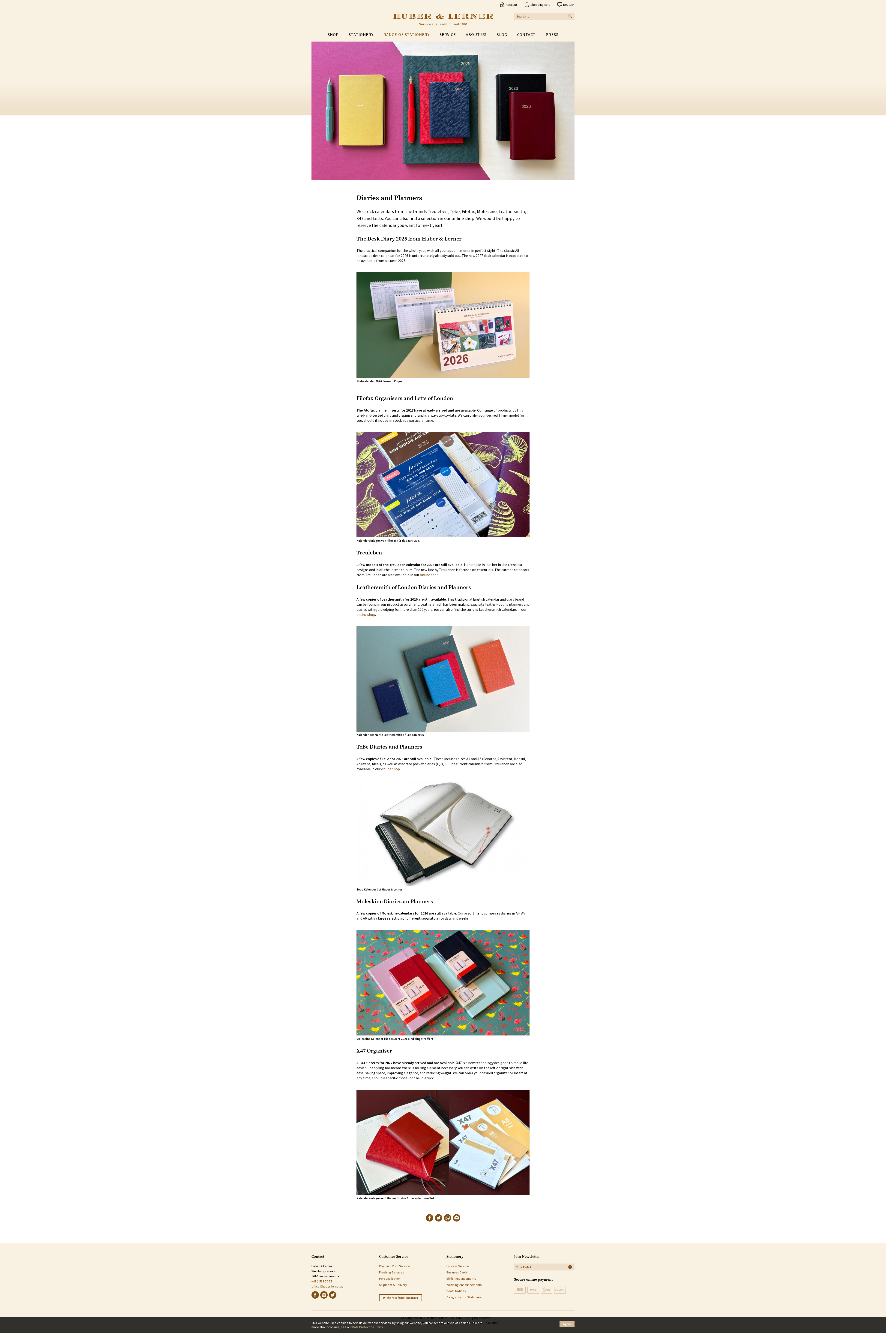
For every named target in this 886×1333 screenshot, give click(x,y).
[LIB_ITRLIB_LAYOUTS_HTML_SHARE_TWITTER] (438, 1218)
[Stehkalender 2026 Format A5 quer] (443, 325)
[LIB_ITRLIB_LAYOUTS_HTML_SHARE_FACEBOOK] (429, 1218)
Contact (526, 34)
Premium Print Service (394, 1266)
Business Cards (457, 1272)
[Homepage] (443, 19)
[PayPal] (560, 1290)
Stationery (361, 34)
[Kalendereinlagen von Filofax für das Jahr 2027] (443, 485)
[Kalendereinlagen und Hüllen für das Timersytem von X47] (443, 1142)
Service (448, 34)
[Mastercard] (520, 1290)
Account (511, 5)
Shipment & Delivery (393, 1285)
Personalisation (390, 1278)
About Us (476, 34)
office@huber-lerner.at (327, 1286)
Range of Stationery (406, 34)
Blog (501, 34)
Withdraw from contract (400, 1298)
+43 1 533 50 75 (321, 1281)
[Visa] (533, 1290)
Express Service (457, 1266)
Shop (333, 34)
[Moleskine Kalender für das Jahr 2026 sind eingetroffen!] (443, 982)
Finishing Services (391, 1272)
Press (552, 34)
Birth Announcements (461, 1278)
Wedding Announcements (464, 1285)
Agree (567, 1324)
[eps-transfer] (546, 1290)
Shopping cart (540, 5)
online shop (429, 574)
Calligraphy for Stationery (464, 1297)
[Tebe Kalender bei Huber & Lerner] (443, 833)
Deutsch (569, 5)
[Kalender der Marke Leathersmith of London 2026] (443, 679)
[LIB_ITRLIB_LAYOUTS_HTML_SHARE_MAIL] (456, 1218)
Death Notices (456, 1291)
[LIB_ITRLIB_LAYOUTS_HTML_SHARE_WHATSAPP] (447, 1218)
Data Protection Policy (367, 1327)
